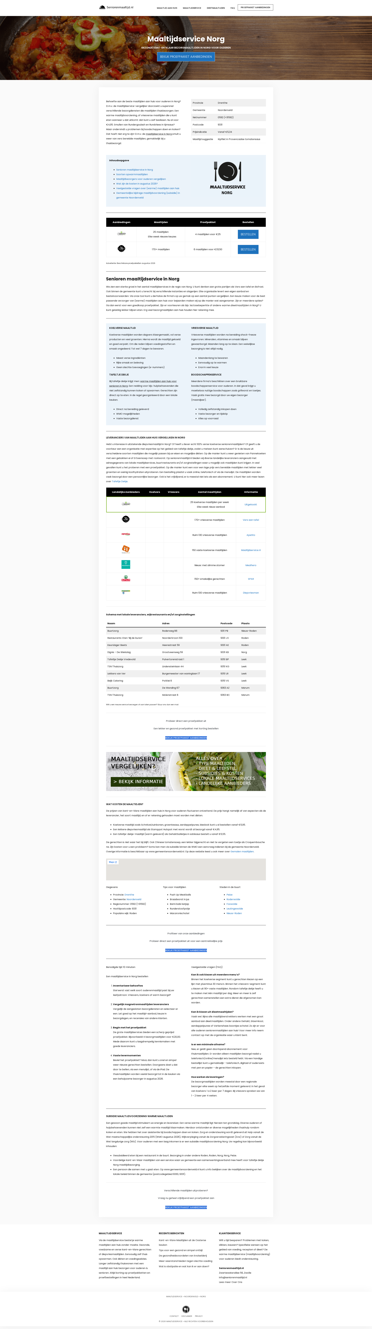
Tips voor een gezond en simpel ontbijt (181, 1250)
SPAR (251, 579)
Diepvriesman (251, 592)
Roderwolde (233, 899)
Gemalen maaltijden (242, 851)
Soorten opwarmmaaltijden (132, 174)
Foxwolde (232, 904)
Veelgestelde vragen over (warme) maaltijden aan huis (147, 188)
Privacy (199, 1316)
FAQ (233, 8)
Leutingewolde (235, 908)
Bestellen (248, 234)
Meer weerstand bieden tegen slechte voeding (185, 1261)
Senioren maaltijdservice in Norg (134, 169)
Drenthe (129, 894)
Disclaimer (186, 1316)
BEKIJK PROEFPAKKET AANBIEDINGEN (186, 57)
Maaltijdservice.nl (251, 550)
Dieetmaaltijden (216, 8)
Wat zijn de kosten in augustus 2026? (137, 183)
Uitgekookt (251, 504)
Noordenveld (134, 899)
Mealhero (250, 565)
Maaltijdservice (192, 8)
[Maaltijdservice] (116, 7)
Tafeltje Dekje (120, 481)
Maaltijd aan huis (167, 8)
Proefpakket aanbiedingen (255, 7)
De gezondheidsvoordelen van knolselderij (183, 1255)
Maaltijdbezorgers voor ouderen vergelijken (141, 179)
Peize (230, 894)
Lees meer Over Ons (230, 1282)
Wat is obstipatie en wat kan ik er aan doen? (184, 1266)
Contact (174, 1316)
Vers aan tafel (251, 520)
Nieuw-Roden (234, 913)
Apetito (251, 535)
